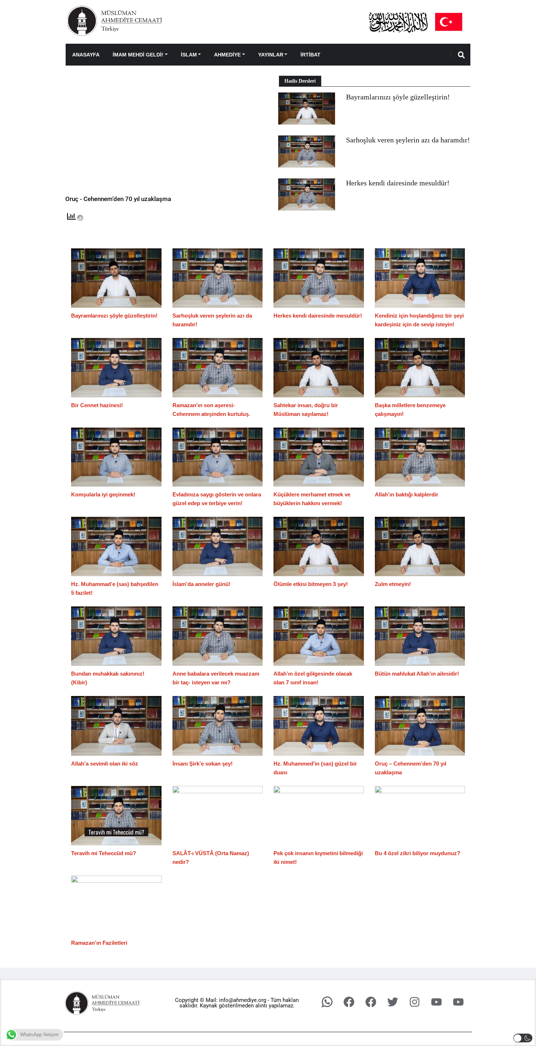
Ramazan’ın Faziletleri (99, 943)
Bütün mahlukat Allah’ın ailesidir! (417, 674)
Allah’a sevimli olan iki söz (104, 763)
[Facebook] (349, 1002)
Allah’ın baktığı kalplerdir (406, 494)
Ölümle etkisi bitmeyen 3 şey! (310, 584)
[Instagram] (415, 1002)
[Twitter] (393, 1002)
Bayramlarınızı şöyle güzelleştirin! (398, 97)
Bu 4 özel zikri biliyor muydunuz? (417, 853)
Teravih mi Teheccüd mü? (103, 853)
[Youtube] (436, 1002)
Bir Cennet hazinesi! (97, 405)
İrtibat (310, 55)
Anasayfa (86, 55)
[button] (523, 1038)
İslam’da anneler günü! (201, 584)
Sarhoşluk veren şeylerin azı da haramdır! (408, 140)
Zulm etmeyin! (393, 584)
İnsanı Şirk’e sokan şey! (202, 763)
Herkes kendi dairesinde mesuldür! (398, 183)
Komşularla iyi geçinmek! (103, 494)
